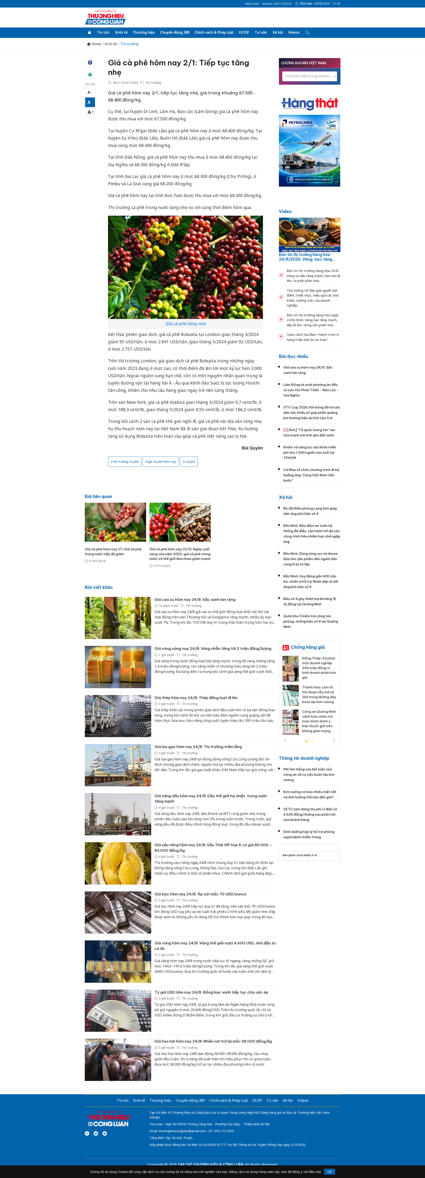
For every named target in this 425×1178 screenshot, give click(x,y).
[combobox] (309, 76)
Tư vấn (261, 32)
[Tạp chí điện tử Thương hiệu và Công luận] (108, 1118)
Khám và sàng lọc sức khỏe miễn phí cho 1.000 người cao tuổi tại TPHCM (309, 452)
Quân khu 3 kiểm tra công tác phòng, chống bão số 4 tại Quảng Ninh (310, 621)
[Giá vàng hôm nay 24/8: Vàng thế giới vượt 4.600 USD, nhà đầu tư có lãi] (118, 961)
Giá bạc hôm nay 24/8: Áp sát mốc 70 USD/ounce (200, 894)
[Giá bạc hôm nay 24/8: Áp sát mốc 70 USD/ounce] (118, 912)
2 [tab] (313, 741)
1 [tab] (306, 741)
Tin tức (103, 32)
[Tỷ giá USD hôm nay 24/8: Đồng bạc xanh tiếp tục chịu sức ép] (118, 1011)
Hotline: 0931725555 (277, 3)
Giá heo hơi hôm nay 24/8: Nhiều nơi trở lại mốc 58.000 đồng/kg (213, 1041)
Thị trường (129, 44)
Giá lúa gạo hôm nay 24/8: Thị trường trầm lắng (198, 746)
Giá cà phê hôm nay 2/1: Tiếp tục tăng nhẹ (178, 67)
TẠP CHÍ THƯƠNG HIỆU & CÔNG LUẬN (210, 1164)
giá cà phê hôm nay (162, 461)
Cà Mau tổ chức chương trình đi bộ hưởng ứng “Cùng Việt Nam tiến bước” (311, 475)
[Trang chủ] (89, 32)
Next (334, 740)
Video (285, 211)
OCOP (244, 32)
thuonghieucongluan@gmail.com (182, 1131)
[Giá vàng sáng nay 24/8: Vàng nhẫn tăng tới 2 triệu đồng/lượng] (118, 667)
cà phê (190, 461)
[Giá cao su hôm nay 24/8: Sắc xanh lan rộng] (118, 618)
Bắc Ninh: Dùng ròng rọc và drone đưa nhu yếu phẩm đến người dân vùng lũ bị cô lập (310, 558)
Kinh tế (121, 32)
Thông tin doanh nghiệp (304, 758)
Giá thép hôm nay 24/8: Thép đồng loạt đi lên (196, 697)
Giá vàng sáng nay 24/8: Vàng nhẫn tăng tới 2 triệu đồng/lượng (213, 648)
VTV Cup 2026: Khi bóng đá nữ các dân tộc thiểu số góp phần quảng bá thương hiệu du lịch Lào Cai (311, 412)
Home (96, 44)
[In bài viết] (90, 74)
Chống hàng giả (308, 647)
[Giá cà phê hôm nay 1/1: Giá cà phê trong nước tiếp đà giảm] (115, 522)
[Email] (104, 1133)
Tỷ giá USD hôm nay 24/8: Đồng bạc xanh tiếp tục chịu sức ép (211, 992)
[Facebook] (87, 1133)
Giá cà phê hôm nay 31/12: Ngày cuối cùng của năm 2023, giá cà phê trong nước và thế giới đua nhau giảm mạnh (180, 554)
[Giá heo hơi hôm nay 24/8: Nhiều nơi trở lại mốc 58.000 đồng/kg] (118, 1060)
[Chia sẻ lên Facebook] (90, 62)
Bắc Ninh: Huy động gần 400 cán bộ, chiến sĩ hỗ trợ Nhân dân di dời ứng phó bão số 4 (310, 581)
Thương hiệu (144, 32)
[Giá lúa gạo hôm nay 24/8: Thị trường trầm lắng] (118, 765)
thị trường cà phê (126, 461)
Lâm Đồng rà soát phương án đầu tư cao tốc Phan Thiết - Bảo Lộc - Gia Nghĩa (311, 390)
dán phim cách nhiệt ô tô (299, 855)
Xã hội (278, 32)
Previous (285, 740)
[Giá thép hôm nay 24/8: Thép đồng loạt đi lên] (118, 716)
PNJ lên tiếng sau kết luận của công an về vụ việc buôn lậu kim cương (309, 774)
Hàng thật (252, 3)
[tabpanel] (309, 697)
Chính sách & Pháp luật (214, 32)
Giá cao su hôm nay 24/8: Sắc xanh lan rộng (195, 599)
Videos (294, 32)
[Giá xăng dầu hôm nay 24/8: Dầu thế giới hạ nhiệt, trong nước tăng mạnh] (118, 814)
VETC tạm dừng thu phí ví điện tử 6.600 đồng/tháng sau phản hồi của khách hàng (310, 814)
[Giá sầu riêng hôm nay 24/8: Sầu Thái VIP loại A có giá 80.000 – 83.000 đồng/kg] (118, 863)
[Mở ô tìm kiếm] (307, 32)
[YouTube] (96, 1133)
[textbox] (309, 76)
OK (329, 1172)
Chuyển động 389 (174, 32)
